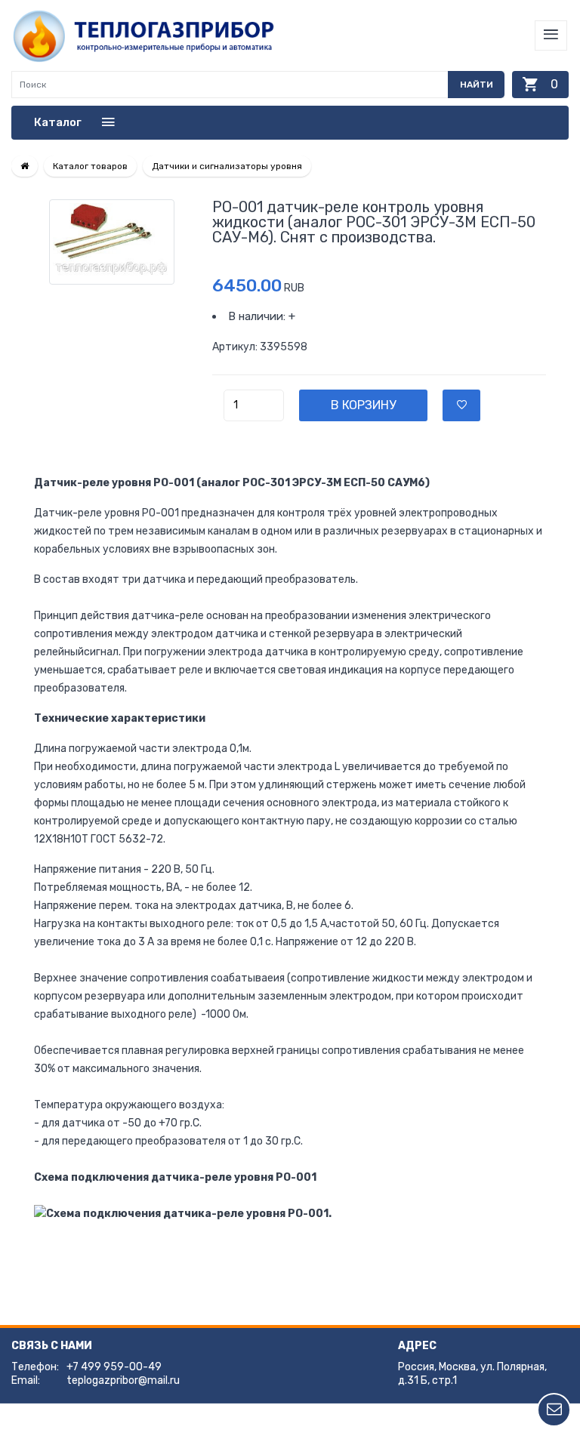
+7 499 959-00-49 (114, 1366)
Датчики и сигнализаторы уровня (227, 166)
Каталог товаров (90, 166)
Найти (476, 84)
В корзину (363, 405)
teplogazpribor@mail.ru (123, 1380)
